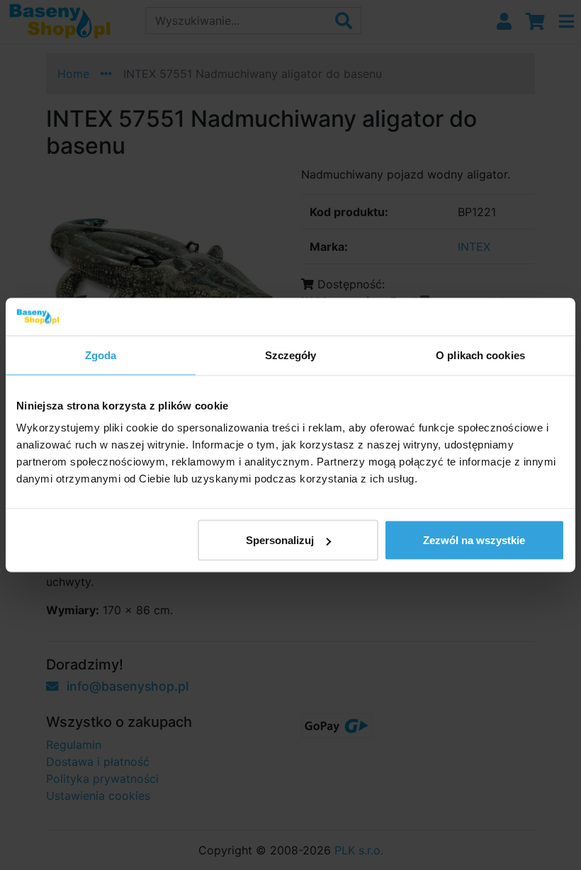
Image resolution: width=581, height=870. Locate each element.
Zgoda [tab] (101, 355)
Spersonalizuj (280, 540)
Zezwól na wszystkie (474, 540)
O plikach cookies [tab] (480, 355)
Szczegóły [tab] (291, 355)
